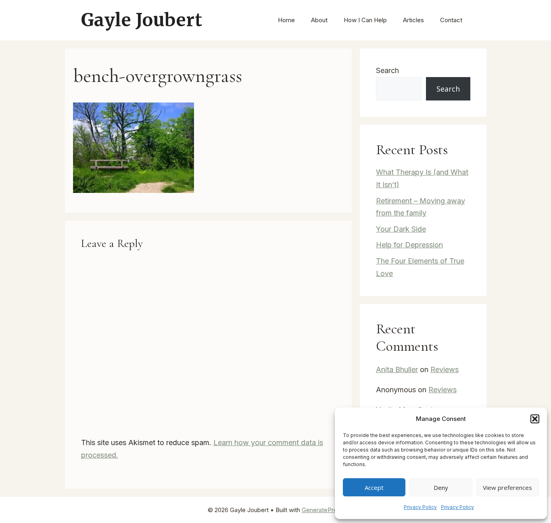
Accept (374, 487)
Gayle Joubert (141, 20)
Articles (413, 20)
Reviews (444, 369)
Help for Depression (409, 245)
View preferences (507, 487)
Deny (441, 487)
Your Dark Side (401, 229)
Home (286, 20)
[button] (535, 419)
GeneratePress (323, 510)
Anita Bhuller (397, 369)
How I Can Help (365, 20)
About (319, 20)
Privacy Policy (420, 507)
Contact (451, 20)
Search (387, 70)
